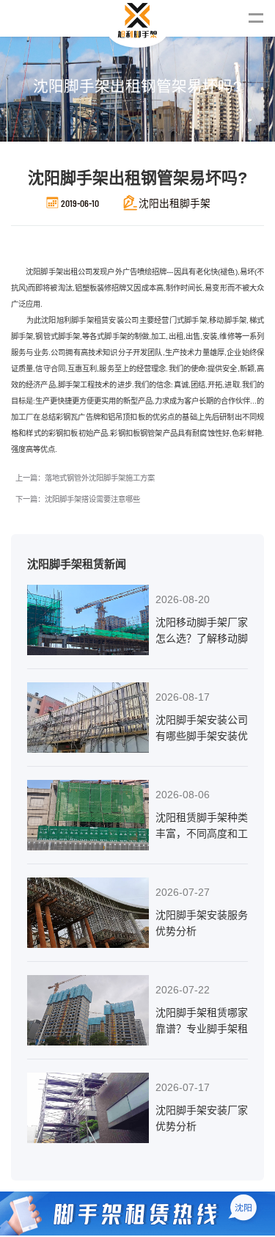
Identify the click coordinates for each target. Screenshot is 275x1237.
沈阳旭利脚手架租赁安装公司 (90, 320)
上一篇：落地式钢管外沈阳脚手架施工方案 (85, 478)
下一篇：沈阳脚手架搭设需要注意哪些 (77, 499)
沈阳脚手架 (44, 272)
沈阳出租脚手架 (174, 203)
